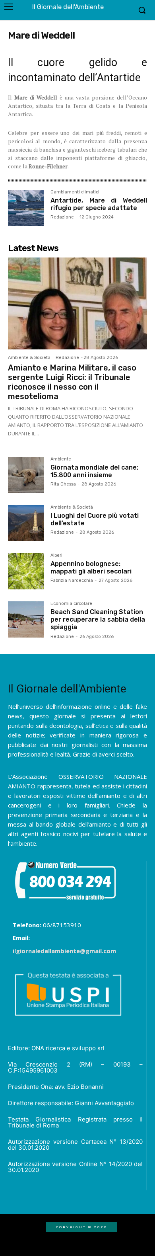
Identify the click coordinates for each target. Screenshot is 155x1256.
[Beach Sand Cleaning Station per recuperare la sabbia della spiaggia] (26, 619)
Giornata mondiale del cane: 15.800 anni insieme (94, 471)
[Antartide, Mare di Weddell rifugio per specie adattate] (26, 208)
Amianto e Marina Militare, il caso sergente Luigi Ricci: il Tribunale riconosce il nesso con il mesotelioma (72, 382)
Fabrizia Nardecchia (71, 580)
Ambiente (60, 459)
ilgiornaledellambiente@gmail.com (64, 951)
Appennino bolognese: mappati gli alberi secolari (91, 567)
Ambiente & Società (29, 357)
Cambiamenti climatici (74, 192)
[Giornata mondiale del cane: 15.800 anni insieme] (26, 475)
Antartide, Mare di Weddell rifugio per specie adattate (98, 204)
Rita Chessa (63, 484)
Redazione (62, 217)
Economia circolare (71, 603)
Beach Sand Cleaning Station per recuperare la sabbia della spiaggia (97, 619)
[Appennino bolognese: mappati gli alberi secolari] (26, 571)
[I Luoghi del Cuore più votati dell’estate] (26, 523)
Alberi (56, 555)
